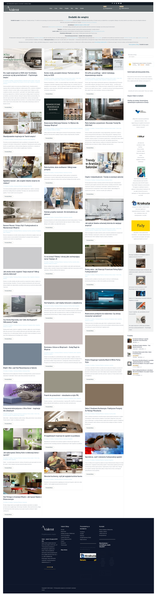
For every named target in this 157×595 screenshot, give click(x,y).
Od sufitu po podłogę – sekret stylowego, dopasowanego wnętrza (100, 74)
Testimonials (64, 545)
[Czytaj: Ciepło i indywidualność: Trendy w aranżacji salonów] (104, 162)
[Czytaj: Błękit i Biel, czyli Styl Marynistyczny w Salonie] (22, 353)
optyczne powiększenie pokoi (97, 31)
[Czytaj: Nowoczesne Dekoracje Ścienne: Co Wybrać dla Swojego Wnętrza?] (63, 108)
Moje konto (63, 531)
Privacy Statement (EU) (66, 539)
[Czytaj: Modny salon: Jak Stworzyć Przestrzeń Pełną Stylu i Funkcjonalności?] (104, 254)
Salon (28, 82)
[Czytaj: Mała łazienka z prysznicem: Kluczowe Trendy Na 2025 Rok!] (104, 108)
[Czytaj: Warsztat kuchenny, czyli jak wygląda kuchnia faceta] (63, 461)
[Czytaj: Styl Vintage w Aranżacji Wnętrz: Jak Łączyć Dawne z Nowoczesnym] (22, 482)
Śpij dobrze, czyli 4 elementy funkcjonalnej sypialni (103, 457)
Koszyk (62, 529)
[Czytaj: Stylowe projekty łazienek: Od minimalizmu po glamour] (63, 197)
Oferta (61, 8)
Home (50, 8)
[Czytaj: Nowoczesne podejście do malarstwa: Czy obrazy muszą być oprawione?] (104, 299)
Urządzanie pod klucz (70, 79)
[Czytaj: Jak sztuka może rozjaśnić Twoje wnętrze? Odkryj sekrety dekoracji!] (22, 257)
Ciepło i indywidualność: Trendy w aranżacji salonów (104, 177)
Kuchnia (5, 82)
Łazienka (9, 82)
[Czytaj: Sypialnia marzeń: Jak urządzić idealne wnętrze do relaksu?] (22, 166)
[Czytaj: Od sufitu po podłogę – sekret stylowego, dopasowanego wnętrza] (104, 58)
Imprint (62, 541)
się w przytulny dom (67, 20)
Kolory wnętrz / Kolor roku (34, 80)
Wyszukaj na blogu (132, 54)
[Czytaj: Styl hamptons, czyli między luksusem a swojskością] (63, 288)
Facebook (82, 531)
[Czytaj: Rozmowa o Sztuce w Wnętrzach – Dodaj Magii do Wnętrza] (63, 332)
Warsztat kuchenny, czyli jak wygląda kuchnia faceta (63, 476)
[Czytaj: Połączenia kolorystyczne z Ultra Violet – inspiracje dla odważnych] (22, 393)
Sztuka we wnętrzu (56, 129)
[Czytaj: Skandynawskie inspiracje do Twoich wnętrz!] (22, 121)
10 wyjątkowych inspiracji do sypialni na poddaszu (62, 436)
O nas (56, 8)
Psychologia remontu (22, 82)
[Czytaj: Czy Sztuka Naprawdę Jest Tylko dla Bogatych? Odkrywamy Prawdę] (22, 305)
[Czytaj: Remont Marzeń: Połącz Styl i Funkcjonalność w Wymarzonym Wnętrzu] (22, 211)
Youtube (82, 533)
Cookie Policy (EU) (65, 537)
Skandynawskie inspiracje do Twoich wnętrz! (19, 136)
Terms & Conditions (65, 535)
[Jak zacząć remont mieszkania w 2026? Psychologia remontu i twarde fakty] (140, 280)
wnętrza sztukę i (98, 37)
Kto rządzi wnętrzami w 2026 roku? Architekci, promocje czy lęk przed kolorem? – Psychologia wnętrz (20, 75)
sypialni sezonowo (142, 37)
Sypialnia (32, 82)
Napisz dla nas (83, 539)
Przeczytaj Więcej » (8, 107)
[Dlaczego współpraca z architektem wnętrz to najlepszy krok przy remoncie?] (140, 249)
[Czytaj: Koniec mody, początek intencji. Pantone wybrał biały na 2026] (63, 58)
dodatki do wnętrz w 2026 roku (81, 25)
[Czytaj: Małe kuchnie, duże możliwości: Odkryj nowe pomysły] (63, 152)
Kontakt (82, 8)
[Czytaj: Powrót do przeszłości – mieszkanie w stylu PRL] (63, 380)
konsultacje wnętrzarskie (101, 42)
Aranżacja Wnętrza (18, 80)
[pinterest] (118, 3)
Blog (72, 8)
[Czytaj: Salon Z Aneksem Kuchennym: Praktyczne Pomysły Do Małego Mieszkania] (104, 393)
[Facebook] (112, 3)
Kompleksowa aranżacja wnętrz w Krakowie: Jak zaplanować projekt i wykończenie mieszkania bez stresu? (140, 272)
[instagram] (114, 3)
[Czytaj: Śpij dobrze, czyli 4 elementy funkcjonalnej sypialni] (104, 442)
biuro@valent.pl (102, 535)
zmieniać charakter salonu (130, 37)
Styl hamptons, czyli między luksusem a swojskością (63, 303)
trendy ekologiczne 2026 (72, 37)
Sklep (76, 8)
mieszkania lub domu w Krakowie (89, 22)
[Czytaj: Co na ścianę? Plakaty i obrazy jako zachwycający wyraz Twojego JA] (63, 242)
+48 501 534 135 (103, 533)
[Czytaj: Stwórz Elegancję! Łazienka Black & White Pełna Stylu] (104, 345)
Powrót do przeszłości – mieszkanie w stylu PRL (61, 395)
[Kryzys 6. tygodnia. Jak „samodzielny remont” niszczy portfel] (140, 306)
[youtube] (116, 3)
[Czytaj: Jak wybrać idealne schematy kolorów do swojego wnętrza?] (104, 208)
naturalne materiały (38, 37)
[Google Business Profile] (120, 3)
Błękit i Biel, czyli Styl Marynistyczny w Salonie (20, 368)
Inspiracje (25, 80)
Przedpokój (14, 82)
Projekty (66, 8)
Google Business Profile (85, 537)
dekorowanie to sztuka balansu (56, 26)
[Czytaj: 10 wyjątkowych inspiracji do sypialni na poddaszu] (63, 421)
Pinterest (82, 535)
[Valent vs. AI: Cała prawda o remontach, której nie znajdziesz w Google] (140, 293)
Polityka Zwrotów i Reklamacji (68, 533)
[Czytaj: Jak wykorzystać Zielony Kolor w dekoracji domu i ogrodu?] (22, 438)
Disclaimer (63, 543)
